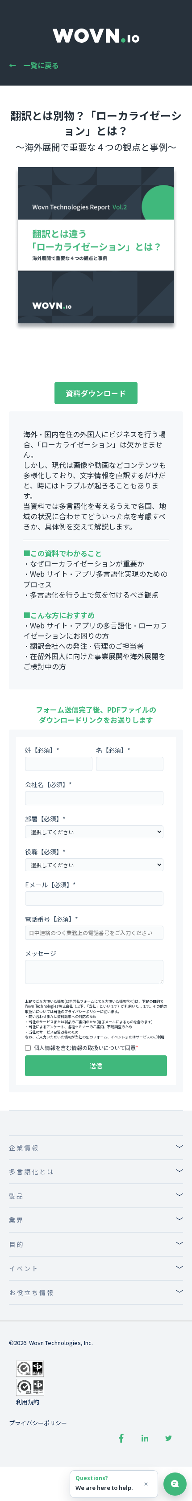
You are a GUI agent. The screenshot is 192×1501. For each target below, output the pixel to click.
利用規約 (27, 1402)
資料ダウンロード (96, 393)
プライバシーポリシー (82, 1011)
